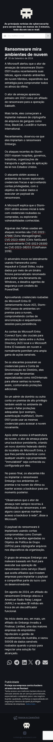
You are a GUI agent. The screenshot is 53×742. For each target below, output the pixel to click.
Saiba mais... (31, 704)
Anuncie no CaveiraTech (28, 717)
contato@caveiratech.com (24, 737)
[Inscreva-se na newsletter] (48, 36)
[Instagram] (24, 733)
